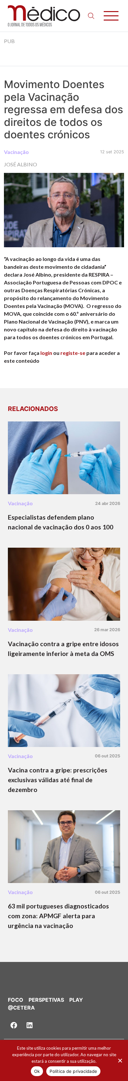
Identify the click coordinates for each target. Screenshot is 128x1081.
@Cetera (21, 1007)
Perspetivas (46, 1000)
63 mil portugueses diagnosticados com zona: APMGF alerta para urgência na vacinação (58, 915)
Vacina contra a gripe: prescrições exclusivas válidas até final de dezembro (57, 779)
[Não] (120, 1060)
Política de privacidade (73, 1071)
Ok (37, 1071)
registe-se (72, 353)
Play (76, 1000)
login (46, 353)
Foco (15, 1000)
